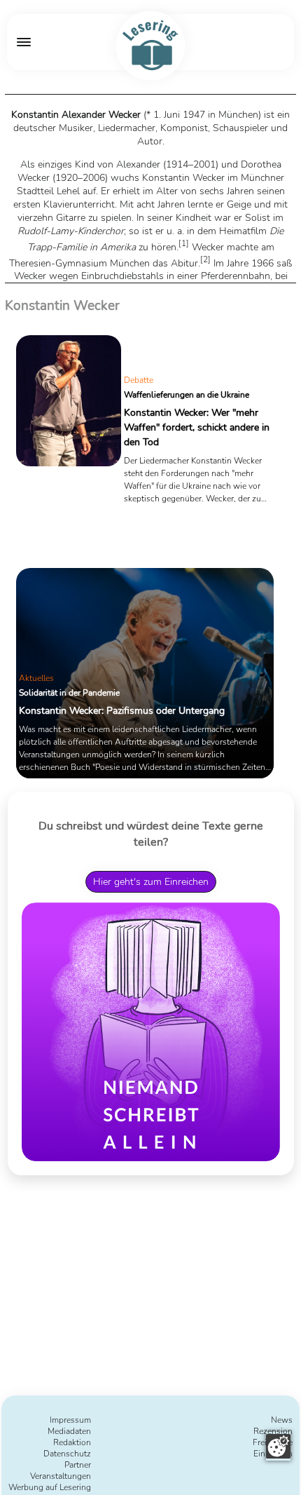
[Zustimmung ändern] (278, 1446)
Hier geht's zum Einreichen (151, 881)
